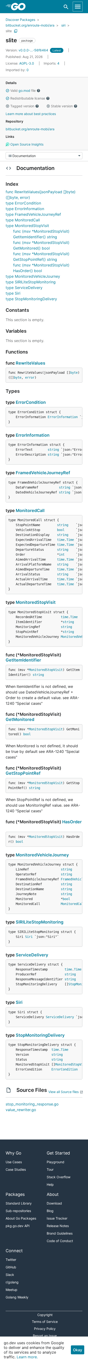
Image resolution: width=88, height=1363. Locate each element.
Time (70, 540)
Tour (50, 1169)
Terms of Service (45, 1322)
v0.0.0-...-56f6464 (27, 50)
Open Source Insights (26, 144)
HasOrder (72, 821)
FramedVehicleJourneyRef (43, 472)
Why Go (13, 1153)
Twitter (11, 1260)
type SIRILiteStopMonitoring (31, 282)
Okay (77, 1350)
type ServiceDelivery (24, 287)
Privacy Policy (45, 1329)
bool (61, 530)
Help (50, 1184)
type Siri (13, 293)
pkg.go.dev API (18, 1226)
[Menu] (44, 155)
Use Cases (14, 1162)
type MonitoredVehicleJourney (33, 276)
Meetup (11, 1290)
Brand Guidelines (60, 1233)
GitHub (11, 1267)
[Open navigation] (77, 6)
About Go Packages (21, 1218)
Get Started (58, 1153)
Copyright (45, 1315)
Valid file (23, 90)
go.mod (24, 90)
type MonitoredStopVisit (27, 225)
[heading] (20, 6)
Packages (15, 1194)
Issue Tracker (57, 1218)
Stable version (62, 106)
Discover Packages (20, 20)
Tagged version (22, 106)
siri (63, 25)
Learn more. (27, 1357)
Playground (55, 1162)
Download (54, 1203)
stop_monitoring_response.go (32, 1104)
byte (74, 372)
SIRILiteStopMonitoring (39, 922)
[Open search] (66, 6)
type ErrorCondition (23, 203)
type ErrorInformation (25, 208)
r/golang (12, 1282)
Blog (50, 1211)
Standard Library (19, 1203)
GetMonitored (20, 719)
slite (9, 31)
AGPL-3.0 (26, 63)
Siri (29, 937)
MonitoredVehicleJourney (42, 854)
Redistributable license (27, 98)
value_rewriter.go (21, 1109)
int (62, 554)
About (53, 1194)
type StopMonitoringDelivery (31, 298)
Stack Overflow (58, 1177)
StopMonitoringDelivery (40, 1035)
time (61, 540)
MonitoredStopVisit (36, 602)
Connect (14, 1250)
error (29, 377)
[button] (7, 90)
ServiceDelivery (32, 954)
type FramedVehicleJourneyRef (33, 214)
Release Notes (58, 1226)
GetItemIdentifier (23, 660)
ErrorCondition (31, 402)
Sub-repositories (18, 1211)
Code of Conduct (60, 1241)
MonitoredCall (30, 510)
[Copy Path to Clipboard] (16, 31)
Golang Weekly (17, 1297)
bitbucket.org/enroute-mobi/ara (30, 25)
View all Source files (63, 1092)
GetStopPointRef (23, 773)
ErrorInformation (63, 417)
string (53, 449)
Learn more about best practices (31, 114)
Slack (10, 1275)
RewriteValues (30, 363)
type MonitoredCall (23, 220)
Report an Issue (45, 1336)
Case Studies (16, 1169)
